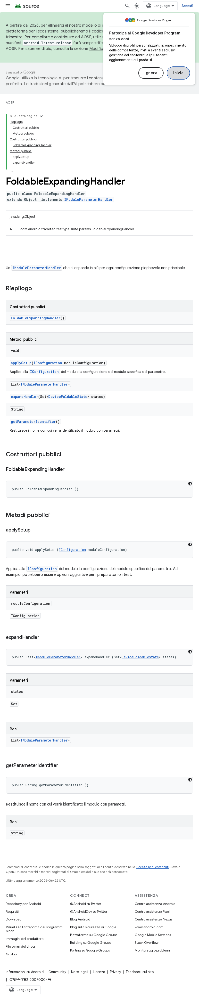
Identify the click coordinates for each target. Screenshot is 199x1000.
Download (14, 919)
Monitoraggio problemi (152, 950)
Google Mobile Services (153, 935)
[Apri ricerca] (127, 6)
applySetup (21, 363)
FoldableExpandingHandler (35, 318)
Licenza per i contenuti (152, 867)
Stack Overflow (146, 942)
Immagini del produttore (24, 938)
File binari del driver (20, 946)
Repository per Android (23, 904)
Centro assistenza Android (155, 904)
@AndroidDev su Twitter (88, 911)
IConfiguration (47, 363)
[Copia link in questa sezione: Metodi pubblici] (54, 515)
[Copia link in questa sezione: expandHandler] (44, 638)
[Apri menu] (8, 6)
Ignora (151, 73)
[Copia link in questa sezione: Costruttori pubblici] (66, 455)
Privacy (115, 972)
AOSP (10, 102)
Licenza (99, 972)
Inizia (178, 73)
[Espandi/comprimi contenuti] (41, 116)
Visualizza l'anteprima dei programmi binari (34, 929)
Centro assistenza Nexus (153, 919)
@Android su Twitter (85, 904)
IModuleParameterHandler (88, 199)
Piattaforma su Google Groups (93, 935)
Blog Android (80, 919)
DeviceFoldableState (67, 396)
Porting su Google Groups (90, 950)
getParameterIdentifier (33, 421)
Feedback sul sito (140, 972)
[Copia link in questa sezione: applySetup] (35, 530)
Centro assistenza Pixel (152, 911)
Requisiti (12, 911)
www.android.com (149, 927)
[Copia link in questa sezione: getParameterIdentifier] (63, 766)
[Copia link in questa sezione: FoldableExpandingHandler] (69, 470)
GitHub (11, 954)
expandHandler (24, 396)
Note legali (79, 972)
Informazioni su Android (25, 972)
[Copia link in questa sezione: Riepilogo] (37, 289)
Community (57, 972)
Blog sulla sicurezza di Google (93, 927)
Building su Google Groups (90, 942)
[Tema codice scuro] (190, 484)
